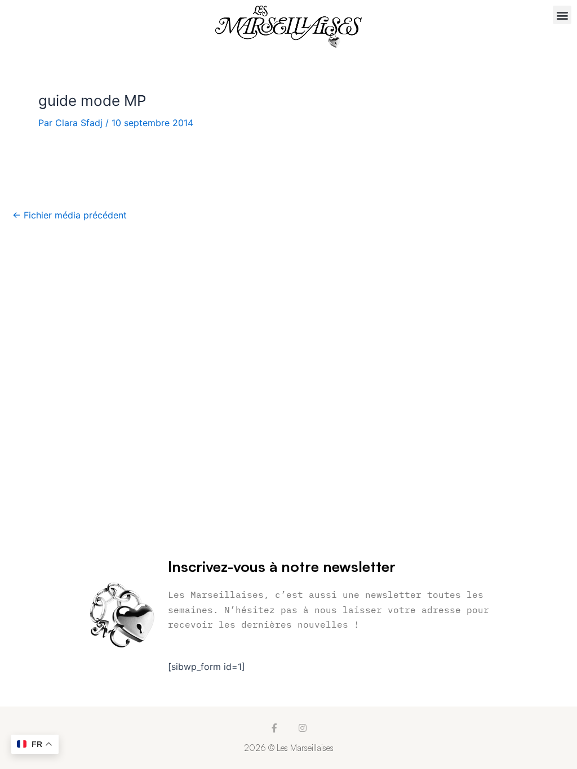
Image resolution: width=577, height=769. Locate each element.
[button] (562, 15)
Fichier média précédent (69, 215)
